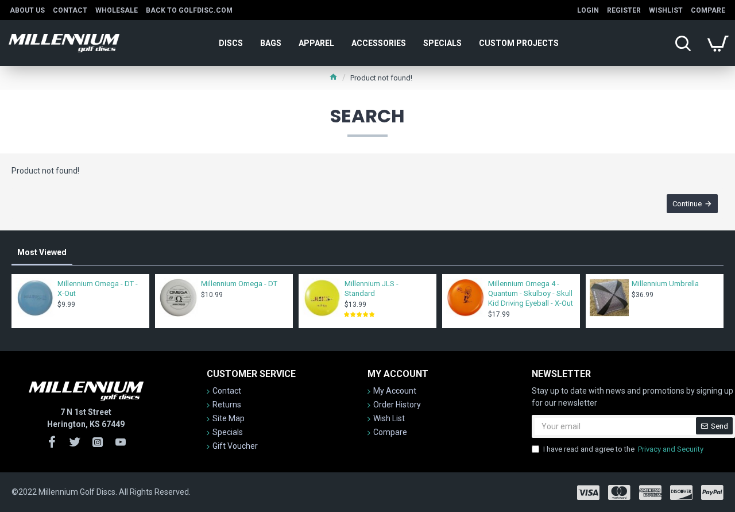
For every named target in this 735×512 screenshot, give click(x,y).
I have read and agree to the (623, 449)
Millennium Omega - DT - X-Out (97, 288)
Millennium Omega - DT (239, 283)
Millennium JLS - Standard (372, 288)
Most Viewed (42, 252)
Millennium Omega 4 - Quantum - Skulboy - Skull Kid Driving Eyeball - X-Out (530, 293)
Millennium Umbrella (665, 283)
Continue (687, 203)
